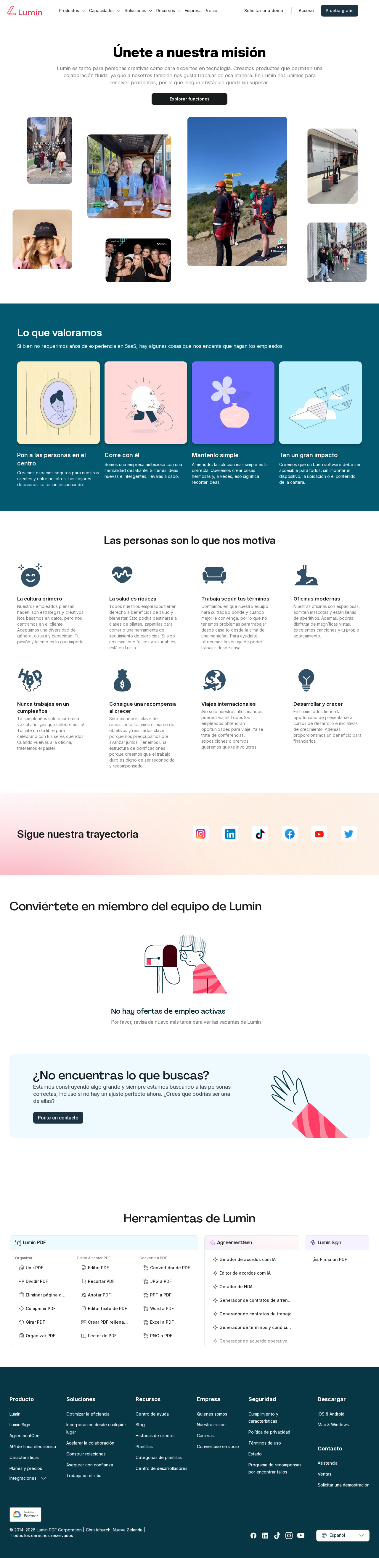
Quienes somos (212, 1413)
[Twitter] (349, 834)
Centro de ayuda (152, 1413)
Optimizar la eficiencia (88, 1413)
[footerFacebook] (253, 1535)
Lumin (14, 1413)
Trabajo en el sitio (84, 1475)
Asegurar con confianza (89, 1464)
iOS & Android (331, 1413)
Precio (211, 10)
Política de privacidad (269, 1431)
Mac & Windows (333, 1424)
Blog (140, 1424)
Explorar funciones (190, 98)
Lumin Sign (19, 1424)
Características (24, 1457)
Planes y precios (25, 1468)
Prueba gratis (340, 10)
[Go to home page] (24, 10)
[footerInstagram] (289, 1535)
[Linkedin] (230, 834)
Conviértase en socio (218, 1446)
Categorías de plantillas (159, 1457)
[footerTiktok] (277, 1535)
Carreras (205, 1435)
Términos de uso (264, 1442)
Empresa (193, 10)
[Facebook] (290, 834)
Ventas (324, 1473)
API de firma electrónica (32, 1446)
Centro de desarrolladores (161, 1468)
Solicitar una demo (263, 10)
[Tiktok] (260, 834)
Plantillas (144, 1446)
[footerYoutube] (300, 1535)
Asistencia (328, 1463)
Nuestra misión (211, 1424)
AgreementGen (24, 1435)
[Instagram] (201, 834)
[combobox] (343, 1535)
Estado (255, 1453)
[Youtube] (319, 834)
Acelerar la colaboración (90, 1442)
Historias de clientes (155, 1435)
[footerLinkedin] (265, 1535)
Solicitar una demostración (344, 1484)
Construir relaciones (86, 1453)
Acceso (306, 10)
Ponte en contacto (58, 1118)
